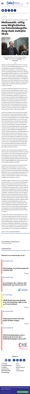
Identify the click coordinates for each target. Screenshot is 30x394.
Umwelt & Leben (5, 369)
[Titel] (2, 10)
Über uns (17, 363)
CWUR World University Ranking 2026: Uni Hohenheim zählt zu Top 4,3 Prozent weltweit (15, 302)
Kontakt (17, 369)
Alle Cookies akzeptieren (22, 392)
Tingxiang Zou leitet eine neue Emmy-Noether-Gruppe (13, 320)
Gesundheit (4, 367)
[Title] (9, 10)
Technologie (4, 363)
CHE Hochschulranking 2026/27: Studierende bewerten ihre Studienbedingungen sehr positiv (14, 337)
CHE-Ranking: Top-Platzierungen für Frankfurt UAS (15, 269)
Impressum (18, 365)
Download (15, 60)
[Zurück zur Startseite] (15, 3)
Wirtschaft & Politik (5, 370)
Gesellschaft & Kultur (6, 365)
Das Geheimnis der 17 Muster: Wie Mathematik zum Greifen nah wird (15, 284)
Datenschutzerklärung (20, 367)
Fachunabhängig (5, 372)
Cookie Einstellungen (20, 370)
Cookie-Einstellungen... (6, 392)
